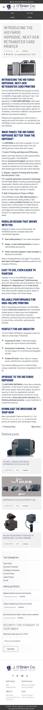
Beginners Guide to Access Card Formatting (17, 593)
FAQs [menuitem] (7, 685)
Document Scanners (10, 566)
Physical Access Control (10, 596)
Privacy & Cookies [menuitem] (27, 695)
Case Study (7, 563)
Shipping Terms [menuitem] (11, 687)
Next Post (36, 426)
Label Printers (8, 577)
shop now (21, 419)
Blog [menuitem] (12, 13)
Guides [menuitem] (30, 17)
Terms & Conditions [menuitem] (28, 697)
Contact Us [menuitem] (9, 700)
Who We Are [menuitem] (9, 695)
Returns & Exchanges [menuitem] (28, 685)
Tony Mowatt (21, 54)
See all (5, 580)
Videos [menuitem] (13, 17)
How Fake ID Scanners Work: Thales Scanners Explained (20, 614)
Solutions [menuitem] (30, 13)
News (17, 51)
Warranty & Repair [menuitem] (27, 687)
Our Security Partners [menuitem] (13, 697)
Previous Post (9, 426)
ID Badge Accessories (11, 570)
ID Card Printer (8, 573)
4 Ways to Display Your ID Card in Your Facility (17, 604)
